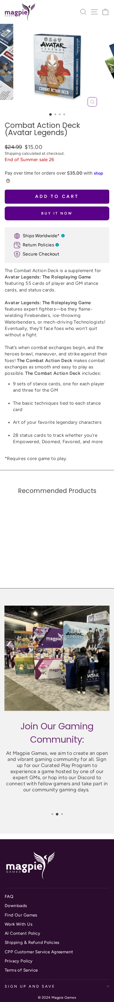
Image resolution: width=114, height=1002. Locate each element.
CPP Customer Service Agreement (39, 951)
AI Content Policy (22, 933)
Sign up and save (30, 986)
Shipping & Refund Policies (32, 942)
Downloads (16, 905)
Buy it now (57, 213)
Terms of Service (21, 970)
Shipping (13, 153)
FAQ (9, 896)
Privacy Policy (19, 961)
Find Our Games (21, 915)
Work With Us (18, 924)
